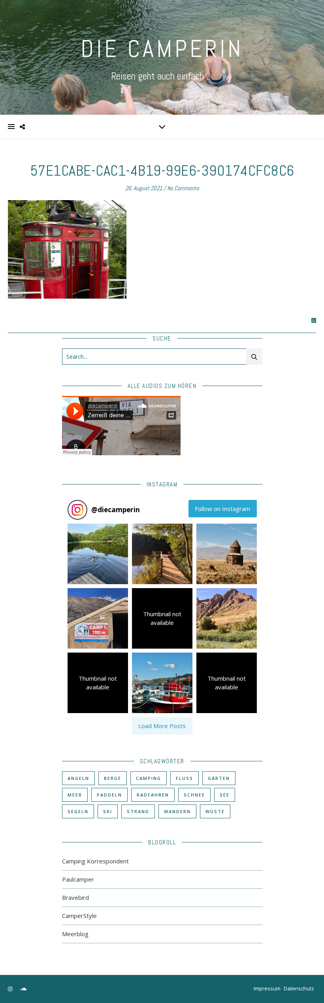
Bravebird (75, 897)
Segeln (78, 811)
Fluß (184, 778)
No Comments (183, 188)
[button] (98, 554)
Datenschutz (299, 988)
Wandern (177, 811)
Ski (107, 811)
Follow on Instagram (222, 509)
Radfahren (153, 795)
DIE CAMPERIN (162, 49)
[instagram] (10, 989)
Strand (138, 811)
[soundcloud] (23, 989)
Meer (75, 795)
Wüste (215, 811)
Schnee (194, 795)
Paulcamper (78, 879)
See (225, 795)
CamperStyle (79, 916)
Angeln (78, 778)
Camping (148, 778)
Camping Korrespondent (95, 861)
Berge (112, 778)
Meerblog (75, 934)
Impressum (267, 988)
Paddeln (109, 795)
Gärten (219, 778)
